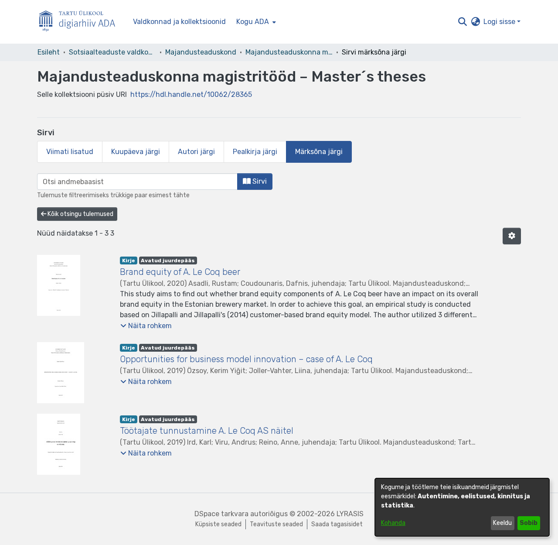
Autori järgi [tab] (196, 151)
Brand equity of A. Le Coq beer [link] (180, 272)
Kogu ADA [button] (252, 21)
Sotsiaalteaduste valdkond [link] (112, 52)
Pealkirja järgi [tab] (255, 151)
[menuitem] (255, 22)
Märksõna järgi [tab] (319, 151)
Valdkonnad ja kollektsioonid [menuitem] (179, 21)
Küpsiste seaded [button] (218, 524)
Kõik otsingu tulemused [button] (79, 214)
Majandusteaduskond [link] (200, 52)
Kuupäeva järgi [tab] (135, 151)
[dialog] (462, 507)
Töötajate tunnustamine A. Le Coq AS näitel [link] (206, 430)
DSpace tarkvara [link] (221, 514)
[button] (462, 22)
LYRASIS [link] (350, 514)
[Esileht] (80, 22)
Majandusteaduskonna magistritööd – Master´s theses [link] (289, 52)
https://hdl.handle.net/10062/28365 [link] (191, 94)
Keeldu (502, 523)
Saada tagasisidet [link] (337, 524)
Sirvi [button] (259, 181)
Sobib (529, 523)
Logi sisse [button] (500, 21)
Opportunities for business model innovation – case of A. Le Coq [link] (246, 359)
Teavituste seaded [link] (276, 524)
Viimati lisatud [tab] (69, 151)
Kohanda (393, 523)
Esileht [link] (48, 52)
